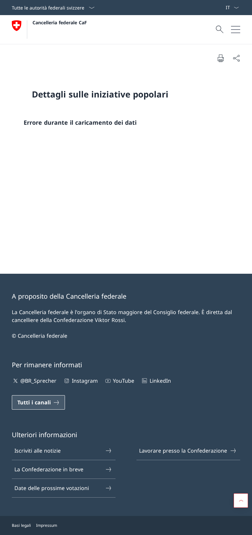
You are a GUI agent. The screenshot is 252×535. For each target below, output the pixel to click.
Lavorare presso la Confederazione (183, 450)
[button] (241, 500)
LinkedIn (160, 380)
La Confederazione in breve (48, 469)
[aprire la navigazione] (235, 29)
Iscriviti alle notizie (37, 450)
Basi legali (21, 525)
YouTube (123, 380)
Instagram (84, 380)
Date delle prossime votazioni (51, 488)
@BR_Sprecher (38, 380)
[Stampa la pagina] (220, 58)
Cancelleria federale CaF (59, 22)
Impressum (46, 525)
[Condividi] (236, 58)
